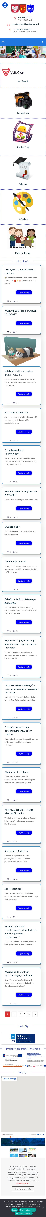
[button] (16, 1065)
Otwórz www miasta (23, 1189)
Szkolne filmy (23, 147)
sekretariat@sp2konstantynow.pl (25, 24)
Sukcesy (23, 184)
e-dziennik (23, 81)
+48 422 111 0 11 (25, 17)
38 (28, 1014)
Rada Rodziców (23, 253)
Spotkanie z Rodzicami (16, 412)
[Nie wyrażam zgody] (43, 1208)
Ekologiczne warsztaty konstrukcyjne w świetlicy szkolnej (18, 731)
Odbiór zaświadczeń (15, 561)
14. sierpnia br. (12, 526)
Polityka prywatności (23, 1213)
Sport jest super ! (13, 888)
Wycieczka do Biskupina (17, 771)
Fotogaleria (23, 113)
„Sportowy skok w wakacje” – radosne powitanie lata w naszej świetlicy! (21, 689)
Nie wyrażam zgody (27, 1210)
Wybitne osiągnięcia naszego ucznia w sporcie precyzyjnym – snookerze (21, 644)
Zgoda (14, 1210)
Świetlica (23, 219)
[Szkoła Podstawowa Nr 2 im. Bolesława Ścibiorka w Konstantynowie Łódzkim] (23, 9)
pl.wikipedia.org (23, 1183)
